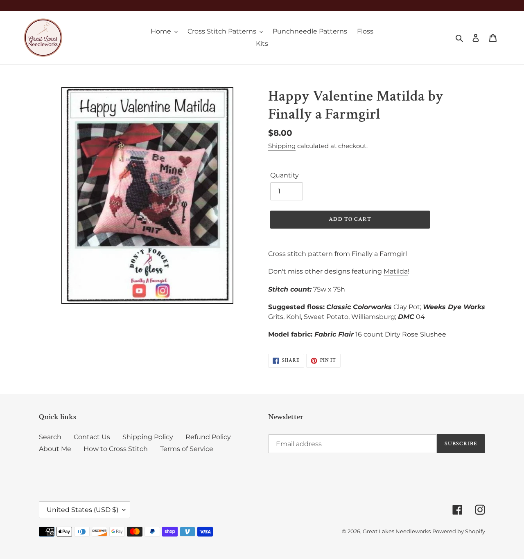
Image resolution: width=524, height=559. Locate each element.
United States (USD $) (82, 510)
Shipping (282, 146)
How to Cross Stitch (116, 449)
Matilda (396, 271)
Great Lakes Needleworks (397, 531)
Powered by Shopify (458, 531)
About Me (55, 449)
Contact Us (92, 437)
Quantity (284, 175)
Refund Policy (208, 437)
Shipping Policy (147, 437)
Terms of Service (186, 449)
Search (50, 437)
